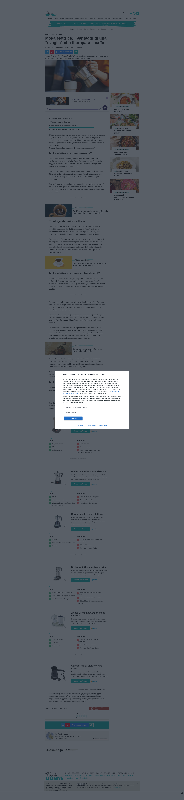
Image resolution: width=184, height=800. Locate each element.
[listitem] (92, 408)
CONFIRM (73, 418)
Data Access (92, 425)
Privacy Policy (103, 425)
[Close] (125, 374)
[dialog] (92, 400)
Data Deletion (81, 425)
